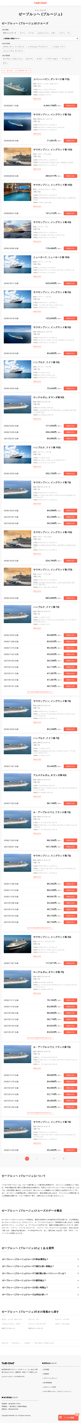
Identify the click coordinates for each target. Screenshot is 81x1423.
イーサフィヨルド (51, 59)
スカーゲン (29, 59)
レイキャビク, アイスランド (38, 47)
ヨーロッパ (16, 1343)
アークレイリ (66, 59)
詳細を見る (70, 106)
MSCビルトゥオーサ (35, 1328)
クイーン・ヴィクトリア (37, 1324)
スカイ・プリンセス (62, 1324)
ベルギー (27, 1343)
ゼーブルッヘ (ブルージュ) (12, 59)
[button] (37, 1159)
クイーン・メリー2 (26, 33)
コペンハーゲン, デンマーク (13, 51)
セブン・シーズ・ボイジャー (12, 1319)
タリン (5, 63)
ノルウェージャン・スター (46, 33)
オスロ (39, 59)
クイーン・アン (64, 33)
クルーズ (5, 1343)
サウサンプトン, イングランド (13, 47)
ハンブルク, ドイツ (58, 47)
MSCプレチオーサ (9, 33)
